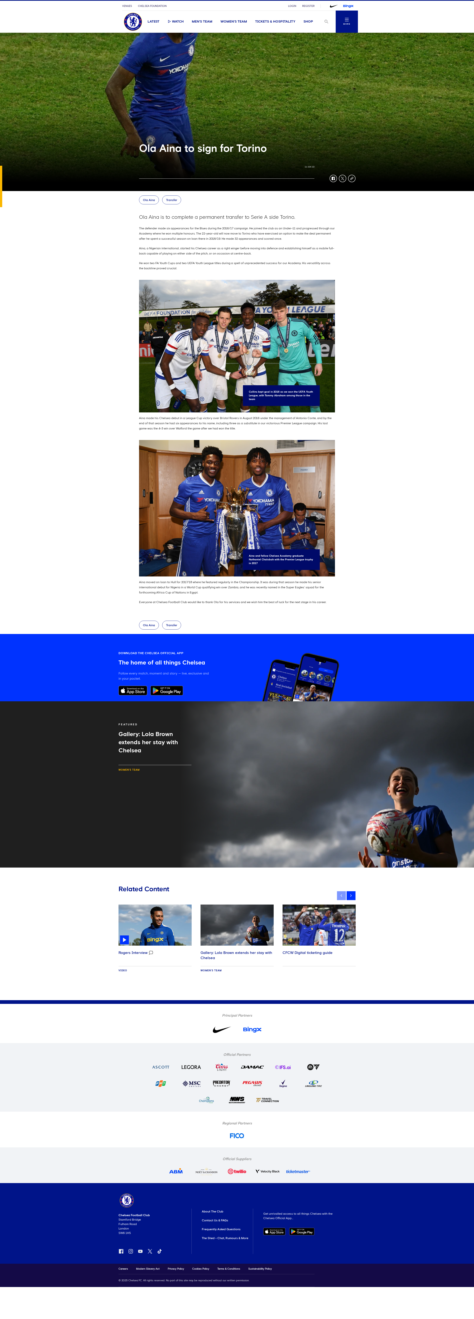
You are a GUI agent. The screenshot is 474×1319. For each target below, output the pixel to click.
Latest (153, 21)
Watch (178, 21)
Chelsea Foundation (152, 6)
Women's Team (234, 21)
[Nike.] (334, 6)
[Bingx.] (348, 6)
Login (292, 6)
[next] (351, 895)
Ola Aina (149, 200)
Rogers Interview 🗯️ (135, 953)
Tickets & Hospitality (275, 21)
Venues (127, 6)
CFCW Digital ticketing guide (308, 953)
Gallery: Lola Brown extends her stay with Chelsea (236, 955)
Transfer (171, 200)
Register (308, 6)
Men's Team (202, 21)
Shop (308, 21)
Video (122, 970)
